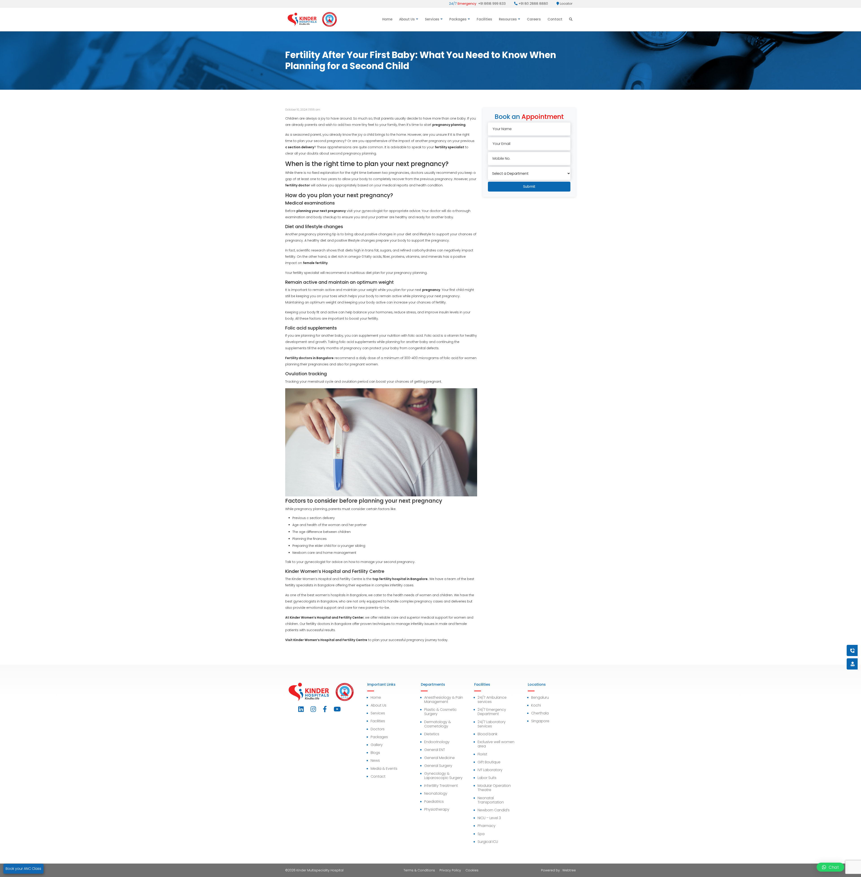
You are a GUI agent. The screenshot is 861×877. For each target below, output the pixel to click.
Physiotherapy (436, 809)
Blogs (375, 752)
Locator (565, 3)
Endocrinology (437, 741)
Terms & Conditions (419, 870)
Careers (534, 19)
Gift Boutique (489, 762)
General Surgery (438, 765)
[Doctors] (837, 663)
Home (387, 19)
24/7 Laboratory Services (492, 724)
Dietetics (431, 734)
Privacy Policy (450, 870)
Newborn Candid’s (494, 810)
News (375, 760)
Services (432, 19)
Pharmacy (487, 825)
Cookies (471, 870)
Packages (458, 19)
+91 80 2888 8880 (532, 3)
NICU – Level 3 (489, 817)
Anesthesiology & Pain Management (443, 699)
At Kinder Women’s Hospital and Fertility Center (324, 617)
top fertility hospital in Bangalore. (400, 579)
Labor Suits (487, 777)
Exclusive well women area (496, 744)
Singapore (540, 721)
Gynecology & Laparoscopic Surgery (443, 775)
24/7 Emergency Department (492, 711)
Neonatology (435, 793)
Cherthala (540, 713)
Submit (529, 186)
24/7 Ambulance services (492, 699)
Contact (555, 19)
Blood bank (487, 734)
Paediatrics (434, 801)
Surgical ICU (488, 841)
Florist (482, 754)
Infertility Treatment (441, 785)
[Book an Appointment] (825, 650)
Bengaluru (540, 697)
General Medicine (439, 757)
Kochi (536, 705)
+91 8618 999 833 (477, 3)
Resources (508, 19)
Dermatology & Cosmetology (437, 724)
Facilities (484, 19)
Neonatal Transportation (491, 800)
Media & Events (384, 768)
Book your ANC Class (23, 868)
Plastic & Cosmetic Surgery (440, 711)
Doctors (378, 729)
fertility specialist (449, 147)
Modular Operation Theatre (494, 787)
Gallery (377, 744)
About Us (407, 19)
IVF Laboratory (490, 769)
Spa (481, 833)
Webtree (569, 870)
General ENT (434, 749)
